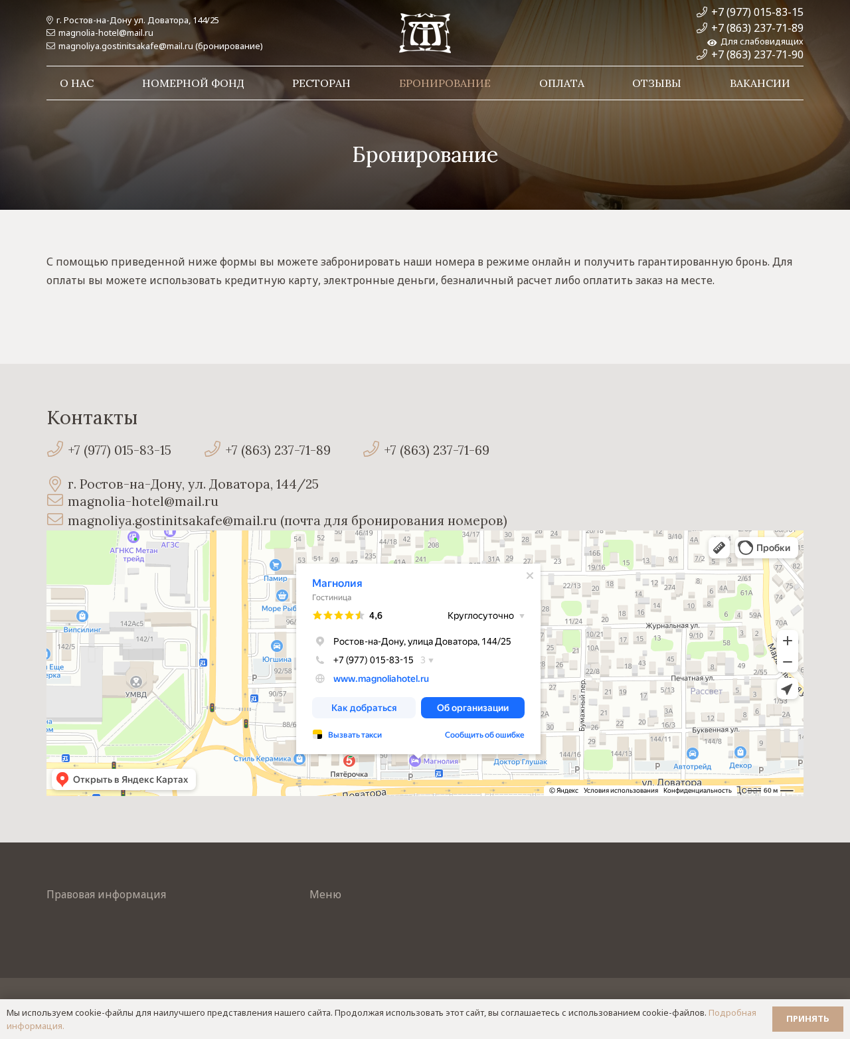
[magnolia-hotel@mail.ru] (57, 501)
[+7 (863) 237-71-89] (213, 450)
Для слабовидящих (760, 41)
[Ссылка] (425, 33)
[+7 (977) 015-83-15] (57, 450)
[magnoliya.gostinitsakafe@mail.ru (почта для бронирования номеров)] (57, 520)
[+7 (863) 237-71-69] (373, 450)
